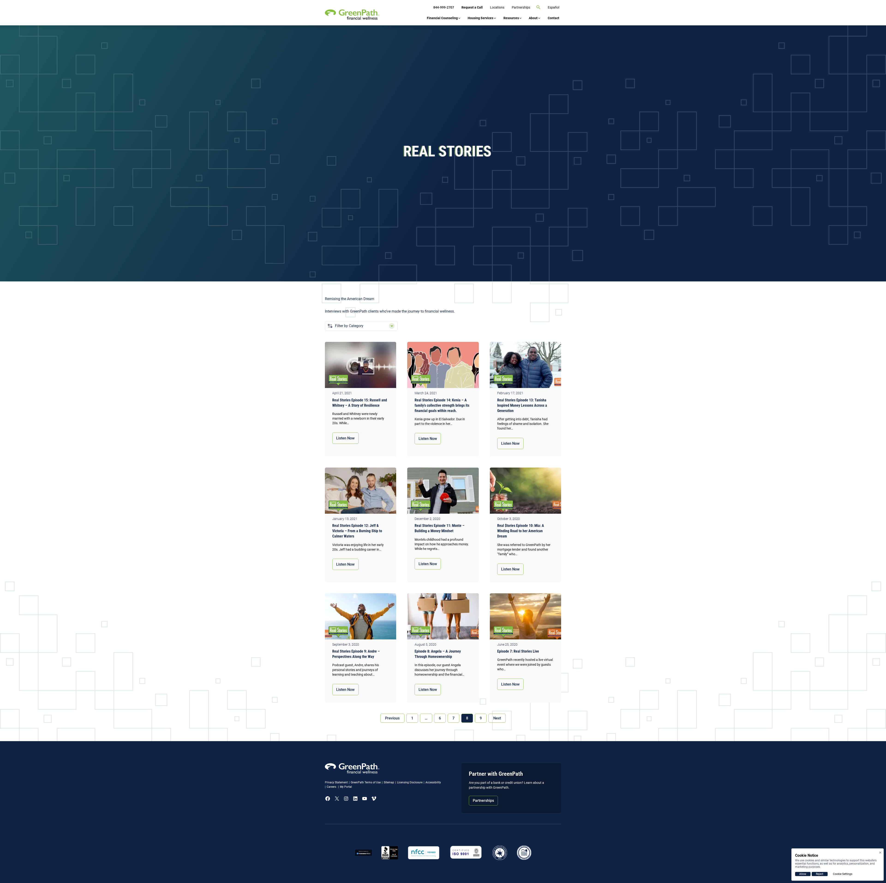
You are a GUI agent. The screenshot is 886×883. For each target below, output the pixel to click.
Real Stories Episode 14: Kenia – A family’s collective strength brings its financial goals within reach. (442, 405)
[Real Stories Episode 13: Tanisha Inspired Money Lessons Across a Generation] (525, 366)
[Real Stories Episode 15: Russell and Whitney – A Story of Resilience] (360, 366)
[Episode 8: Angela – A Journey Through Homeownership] (443, 617)
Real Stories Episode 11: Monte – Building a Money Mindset (439, 528)
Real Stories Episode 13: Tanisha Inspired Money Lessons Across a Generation (522, 405)
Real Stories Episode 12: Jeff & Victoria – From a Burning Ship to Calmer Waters (357, 530)
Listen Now (345, 438)
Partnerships (483, 800)
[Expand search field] (538, 7)
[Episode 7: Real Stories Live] (525, 617)
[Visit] (466, 852)
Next (497, 718)
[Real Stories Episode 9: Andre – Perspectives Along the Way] (360, 617)
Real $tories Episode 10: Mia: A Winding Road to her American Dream (520, 530)
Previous (392, 718)
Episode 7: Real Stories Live (518, 651)
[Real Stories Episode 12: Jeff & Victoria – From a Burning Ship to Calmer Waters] (360, 492)
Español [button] (553, 7)
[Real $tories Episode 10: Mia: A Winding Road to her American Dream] (525, 492)
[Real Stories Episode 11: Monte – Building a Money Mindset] (443, 492)
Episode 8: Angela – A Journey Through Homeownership (438, 654)
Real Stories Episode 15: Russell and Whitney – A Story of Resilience (359, 403)
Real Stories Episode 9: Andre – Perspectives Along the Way (356, 654)
